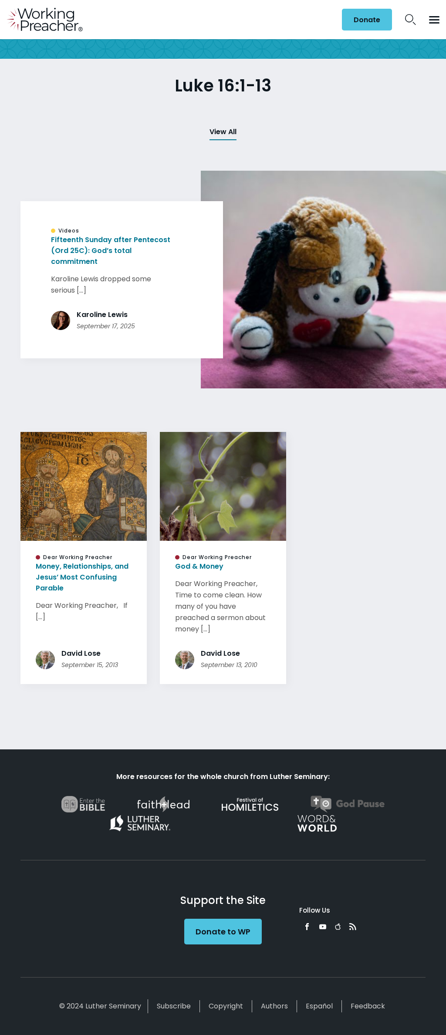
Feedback (368, 1006)
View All (223, 132)
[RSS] (353, 926)
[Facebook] (307, 926)
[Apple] (338, 926)
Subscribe (174, 1006)
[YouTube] (323, 926)
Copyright (226, 1006)
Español (319, 1006)
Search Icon (410, 19)
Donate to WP (223, 931)
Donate (367, 20)
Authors (274, 1006)
